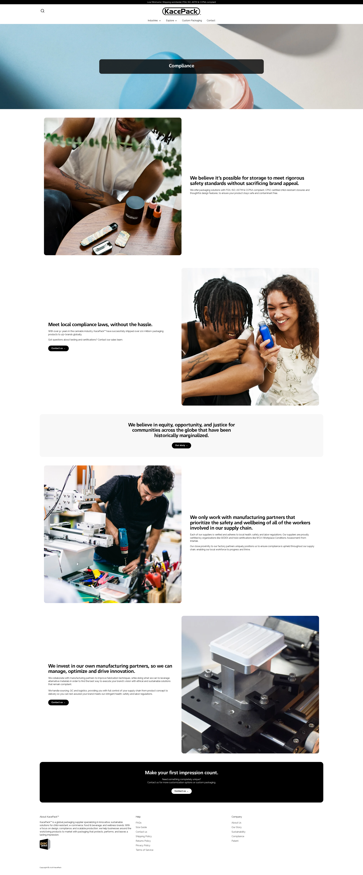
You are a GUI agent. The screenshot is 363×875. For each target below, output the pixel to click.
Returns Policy (143, 841)
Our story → (181, 445)
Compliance (238, 836)
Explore (170, 20)
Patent (235, 841)
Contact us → (58, 348)
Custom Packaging (192, 20)
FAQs (139, 822)
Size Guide (141, 827)
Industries (153, 20)
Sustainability (238, 831)
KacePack (58, 867)
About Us (236, 822)
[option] (181, 66)
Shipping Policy (144, 836)
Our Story (237, 827)
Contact (211, 20)
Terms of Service (144, 850)
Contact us (141, 831)
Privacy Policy (143, 845)
